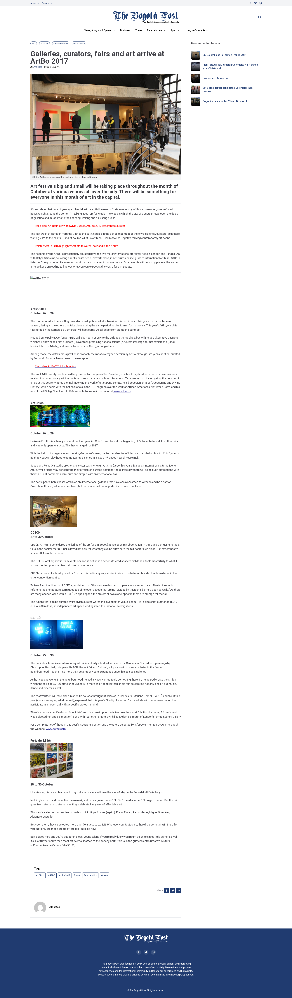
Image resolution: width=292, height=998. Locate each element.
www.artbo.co (121, 391)
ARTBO (51, 875)
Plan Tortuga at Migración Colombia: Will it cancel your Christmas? (230, 66)
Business (125, 30)
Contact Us (47, 3)
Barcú (77, 875)
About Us (34, 3)
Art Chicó (39, 875)
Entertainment (155, 30)
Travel (138, 30)
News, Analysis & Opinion (98, 30)
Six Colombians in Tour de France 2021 (224, 55)
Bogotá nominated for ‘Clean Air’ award (225, 101)
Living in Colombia (194, 30)
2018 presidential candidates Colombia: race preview (227, 89)
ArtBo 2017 (64, 875)
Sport (173, 30)
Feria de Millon (90, 875)
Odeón (104, 875)
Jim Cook (37, 67)
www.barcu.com (56, 728)
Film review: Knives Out (215, 78)
